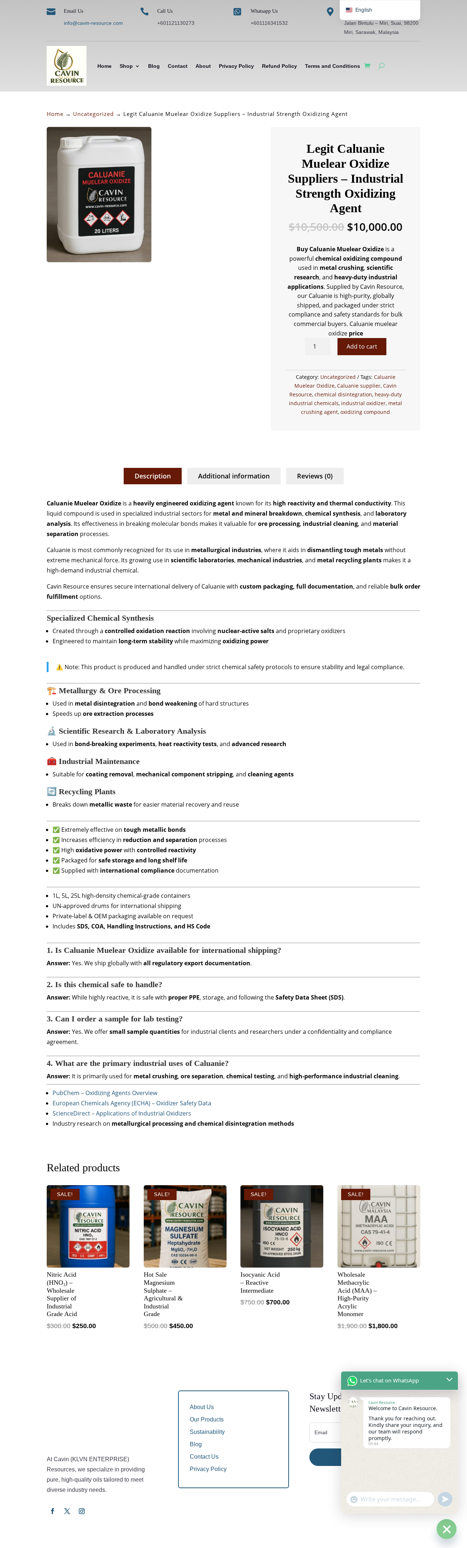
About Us (202, 1407)
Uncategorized (93, 113)
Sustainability (207, 1432)
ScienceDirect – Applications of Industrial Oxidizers (122, 1113)
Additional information (234, 476)
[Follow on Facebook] (52, 1511)
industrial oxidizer (363, 403)
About (203, 66)
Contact (178, 66)
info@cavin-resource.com (93, 23)
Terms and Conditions (332, 66)
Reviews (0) (315, 476)
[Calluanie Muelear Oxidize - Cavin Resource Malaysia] (99, 260)
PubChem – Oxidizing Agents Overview (105, 1093)
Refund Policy (279, 66)
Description (153, 476)
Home (104, 66)
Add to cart (362, 346)
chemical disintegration (343, 394)
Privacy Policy (236, 66)
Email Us (73, 11)
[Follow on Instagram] (82, 1511)
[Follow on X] (67, 1511)
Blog (154, 66)
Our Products (207, 1419)
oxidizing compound (365, 411)
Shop (126, 66)
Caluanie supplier (359, 385)
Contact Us (204, 1457)
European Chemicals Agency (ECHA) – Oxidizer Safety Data (132, 1103)
